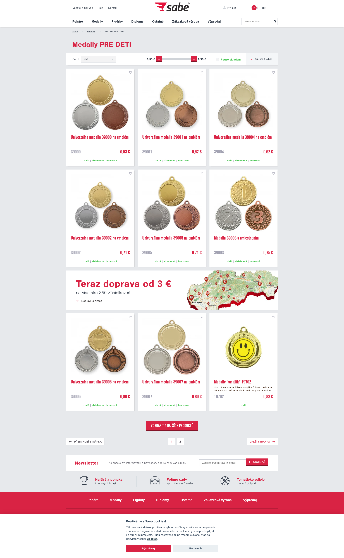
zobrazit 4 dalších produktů (172, 425)
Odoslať (259, 461)
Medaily (97, 21)
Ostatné (158, 21)
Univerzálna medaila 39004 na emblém (243, 137)
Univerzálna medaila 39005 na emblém (171, 238)
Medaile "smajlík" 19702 (232, 382)
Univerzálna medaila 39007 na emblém (171, 382)
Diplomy (137, 21)
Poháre (77, 21)
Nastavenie (195, 548)
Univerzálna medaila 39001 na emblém (171, 137)
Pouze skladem (230, 59)
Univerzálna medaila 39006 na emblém (100, 382)
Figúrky (117, 21)
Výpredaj (214, 21)
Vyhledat (275, 21)
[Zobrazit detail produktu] (100, 102)
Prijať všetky (149, 548)
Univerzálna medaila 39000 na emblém (100, 137)
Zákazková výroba (185, 21)
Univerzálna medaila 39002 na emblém (100, 238)
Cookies (152, 538)
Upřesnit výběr (263, 59)
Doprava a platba (91, 301)
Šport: (76, 59)
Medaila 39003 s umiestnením (236, 238)
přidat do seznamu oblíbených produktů (130, 72)
